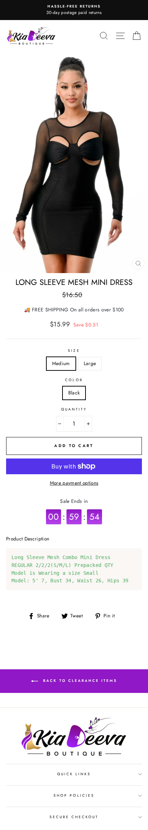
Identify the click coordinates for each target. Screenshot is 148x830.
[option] (74, 10)
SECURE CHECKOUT (74, 817)
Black (74, 392)
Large (90, 363)
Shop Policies (74, 795)
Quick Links (74, 774)
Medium (61, 363)
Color (74, 380)
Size (74, 350)
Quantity (74, 409)
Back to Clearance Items (79, 680)
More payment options (74, 482)
